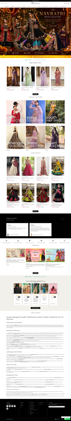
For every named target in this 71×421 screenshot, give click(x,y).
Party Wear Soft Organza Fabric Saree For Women (42, 88)
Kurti (39, 6)
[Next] (58, 1)
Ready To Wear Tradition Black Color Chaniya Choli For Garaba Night (56, 205)
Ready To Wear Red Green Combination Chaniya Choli (42, 205)
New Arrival (7, 6)
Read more (7, 264)
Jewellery (56, 6)
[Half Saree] (55, 111)
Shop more (35, 94)
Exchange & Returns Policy (33, 409)
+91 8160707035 (8, 403)
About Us (21, 405)
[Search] (2, 3)
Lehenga (24, 6)
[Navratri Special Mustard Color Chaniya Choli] (57, 166)
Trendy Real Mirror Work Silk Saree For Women (12, 88)
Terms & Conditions (32, 405)
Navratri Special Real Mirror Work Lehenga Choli (13, 178)
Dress (34, 6)
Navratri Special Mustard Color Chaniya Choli (57, 178)
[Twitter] (15, 406)
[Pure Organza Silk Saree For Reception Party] (28, 76)
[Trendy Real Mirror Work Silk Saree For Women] (13, 76)
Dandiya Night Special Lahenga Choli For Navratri (28, 178)
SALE (51, 6)
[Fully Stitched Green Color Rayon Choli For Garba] (28, 193)
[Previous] (13, 1)
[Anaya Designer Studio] (35, 3)
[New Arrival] (16, 111)
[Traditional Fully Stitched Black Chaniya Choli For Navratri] (13, 193)
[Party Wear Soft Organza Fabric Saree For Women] (42, 76)
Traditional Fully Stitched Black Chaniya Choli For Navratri (13, 205)
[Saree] (35, 111)
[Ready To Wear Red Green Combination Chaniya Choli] (43, 193)
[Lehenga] (16, 137)
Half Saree (13, 6)
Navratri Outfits (63, 6)
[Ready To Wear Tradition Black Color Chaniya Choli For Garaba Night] (57, 193)
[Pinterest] (7, 406)
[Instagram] (12, 406)
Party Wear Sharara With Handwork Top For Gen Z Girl (42, 178)
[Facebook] (10, 406)
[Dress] (35, 137)
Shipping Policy (32, 408)
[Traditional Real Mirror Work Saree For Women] (57, 76)
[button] (68, 3)
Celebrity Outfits (45, 6)
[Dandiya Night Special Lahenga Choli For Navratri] (28, 166)
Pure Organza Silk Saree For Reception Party (27, 88)
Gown (29, 6)
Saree (19, 6)
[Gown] (55, 137)
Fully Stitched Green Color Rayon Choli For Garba (28, 205)
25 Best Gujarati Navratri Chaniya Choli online (35, 264)
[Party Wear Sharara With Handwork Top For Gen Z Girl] (43, 166)
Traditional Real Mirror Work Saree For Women (56, 88)
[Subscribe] (64, 406)
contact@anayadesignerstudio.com (10, 404)
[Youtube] (7, 409)
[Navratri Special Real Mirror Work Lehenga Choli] (13, 166)
